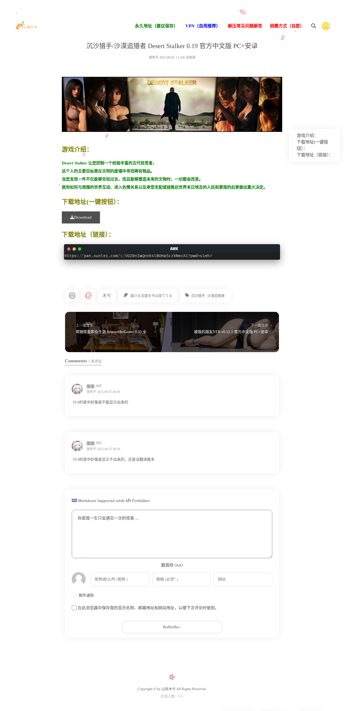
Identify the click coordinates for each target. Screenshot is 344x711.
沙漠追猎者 (216, 296)
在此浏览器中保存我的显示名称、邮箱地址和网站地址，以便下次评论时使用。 (148, 608)
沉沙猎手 (198, 296)
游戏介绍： (307, 135)
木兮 (106, 295)
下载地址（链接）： (315, 155)
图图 (91, 386)
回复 (267, 392)
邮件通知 (86, 595)
